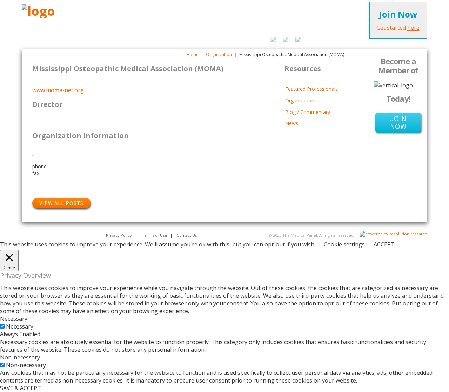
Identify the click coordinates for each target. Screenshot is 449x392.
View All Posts (61, 203)
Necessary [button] (13, 319)
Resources (179, 39)
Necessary (19, 326)
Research (83, 39)
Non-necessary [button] (20, 357)
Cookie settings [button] (344, 244)
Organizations (301, 100)
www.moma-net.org (58, 90)
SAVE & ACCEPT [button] (20, 388)
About (40, 39)
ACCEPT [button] (384, 244)
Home (192, 55)
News (291, 123)
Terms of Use (154, 235)
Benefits (130, 39)
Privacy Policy (119, 235)
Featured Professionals (311, 89)
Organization (219, 55)
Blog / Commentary (307, 112)
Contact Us (187, 235)
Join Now (229, 39)
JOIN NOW (398, 122)
